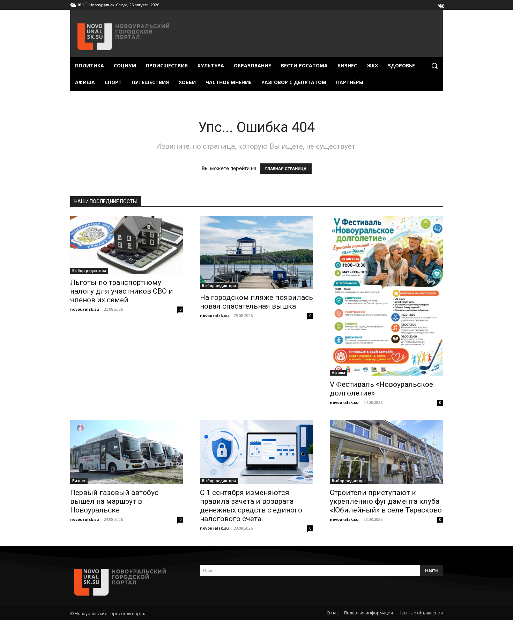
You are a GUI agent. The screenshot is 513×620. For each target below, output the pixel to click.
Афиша (338, 372)
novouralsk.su (84, 309)
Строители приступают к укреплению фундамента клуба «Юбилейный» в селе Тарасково (386, 501)
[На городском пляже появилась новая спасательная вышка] (256, 252)
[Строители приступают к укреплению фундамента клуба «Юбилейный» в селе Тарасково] (386, 452)
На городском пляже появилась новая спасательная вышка (256, 301)
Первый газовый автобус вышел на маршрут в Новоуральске (114, 501)
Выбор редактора (89, 270)
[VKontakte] (440, 4)
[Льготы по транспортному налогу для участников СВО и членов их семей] (126, 245)
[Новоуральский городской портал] (126, 582)
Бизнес (79, 480)
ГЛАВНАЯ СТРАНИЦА (285, 168)
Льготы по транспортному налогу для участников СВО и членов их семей (121, 291)
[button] (434, 65)
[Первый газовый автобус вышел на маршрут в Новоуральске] (126, 452)
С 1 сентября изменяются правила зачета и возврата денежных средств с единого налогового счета (251, 505)
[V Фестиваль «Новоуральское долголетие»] (386, 296)
